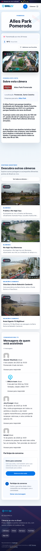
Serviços (22, 531)
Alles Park (22, 98)
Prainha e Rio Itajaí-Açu (12, 211)
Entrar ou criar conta (20, 473)
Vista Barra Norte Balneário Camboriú (17, 284)
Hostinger (15, 543)
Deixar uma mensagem (18, 494)
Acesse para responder (12, 370)
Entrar (14, 531)
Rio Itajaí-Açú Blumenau (12, 248)
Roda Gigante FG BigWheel (13, 321)
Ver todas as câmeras (20, 179)
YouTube (31, 531)
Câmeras (6, 531)
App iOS (5, 535)
